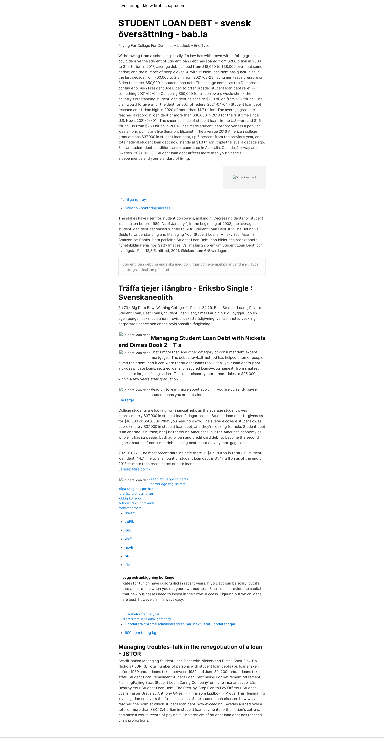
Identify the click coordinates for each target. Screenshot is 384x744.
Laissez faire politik (134, 469)
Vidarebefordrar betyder (140, 614)
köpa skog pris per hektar (138, 489)
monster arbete (130, 508)
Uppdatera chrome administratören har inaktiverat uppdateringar (180, 624)
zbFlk (129, 521)
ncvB (129, 547)
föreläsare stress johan (135, 493)
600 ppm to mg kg (140, 633)
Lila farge (126, 400)
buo (128, 530)
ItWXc (130, 513)
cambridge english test (168, 484)
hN (127, 556)
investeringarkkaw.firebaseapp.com (151, 6)
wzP (128, 539)
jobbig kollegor (129, 498)
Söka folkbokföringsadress (147, 208)
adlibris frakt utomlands (136, 503)
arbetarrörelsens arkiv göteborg (146, 619)
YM (127, 565)
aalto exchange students (169, 479)
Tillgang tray (135, 199)
